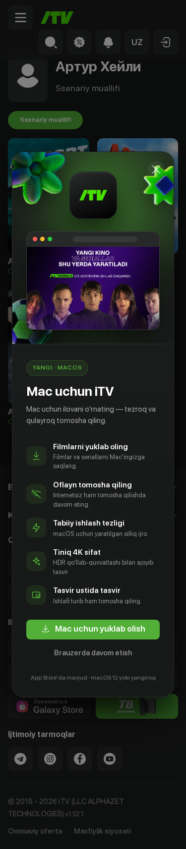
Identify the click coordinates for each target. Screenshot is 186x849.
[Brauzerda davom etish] (156, 169)
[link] (93, 629)
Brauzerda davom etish (93, 652)
